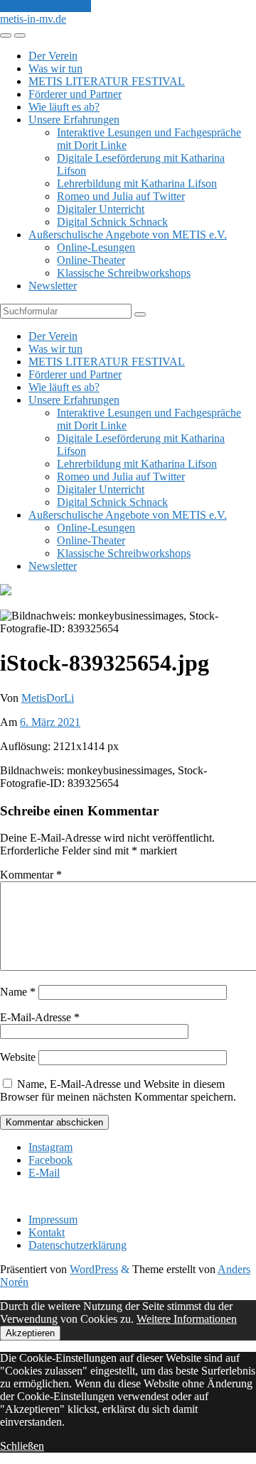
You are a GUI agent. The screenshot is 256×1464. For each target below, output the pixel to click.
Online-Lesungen (96, 247)
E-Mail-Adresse (40, 1017)
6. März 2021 (50, 722)
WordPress (94, 1269)
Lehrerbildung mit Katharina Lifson (137, 183)
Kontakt (46, 1232)
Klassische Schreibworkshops (124, 273)
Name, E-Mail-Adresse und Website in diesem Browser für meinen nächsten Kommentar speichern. (118, 1090)
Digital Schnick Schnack (112, 222)
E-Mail (44, 1173)
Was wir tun (55, 68)
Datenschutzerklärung (77, 1245)
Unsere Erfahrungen (73, 120)
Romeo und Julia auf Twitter (121, 196)
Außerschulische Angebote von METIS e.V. (127, 235)
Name (18, 992)
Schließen (22, 1446)
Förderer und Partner (75, 94)
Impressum (53, 1219)
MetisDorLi (47, 698)
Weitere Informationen (187, 1319)
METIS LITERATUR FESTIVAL (106, 81)
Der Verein (53, 56)
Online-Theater (91, 260)
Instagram (50, 1147)
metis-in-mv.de (33, 19)
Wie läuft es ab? (64, 107)
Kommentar (31, 875)
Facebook (50, 1160)
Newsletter (52, 286)
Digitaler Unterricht (100, 209)
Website (18, 1057)
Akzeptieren (30, 1333)
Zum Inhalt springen (45, 6)
